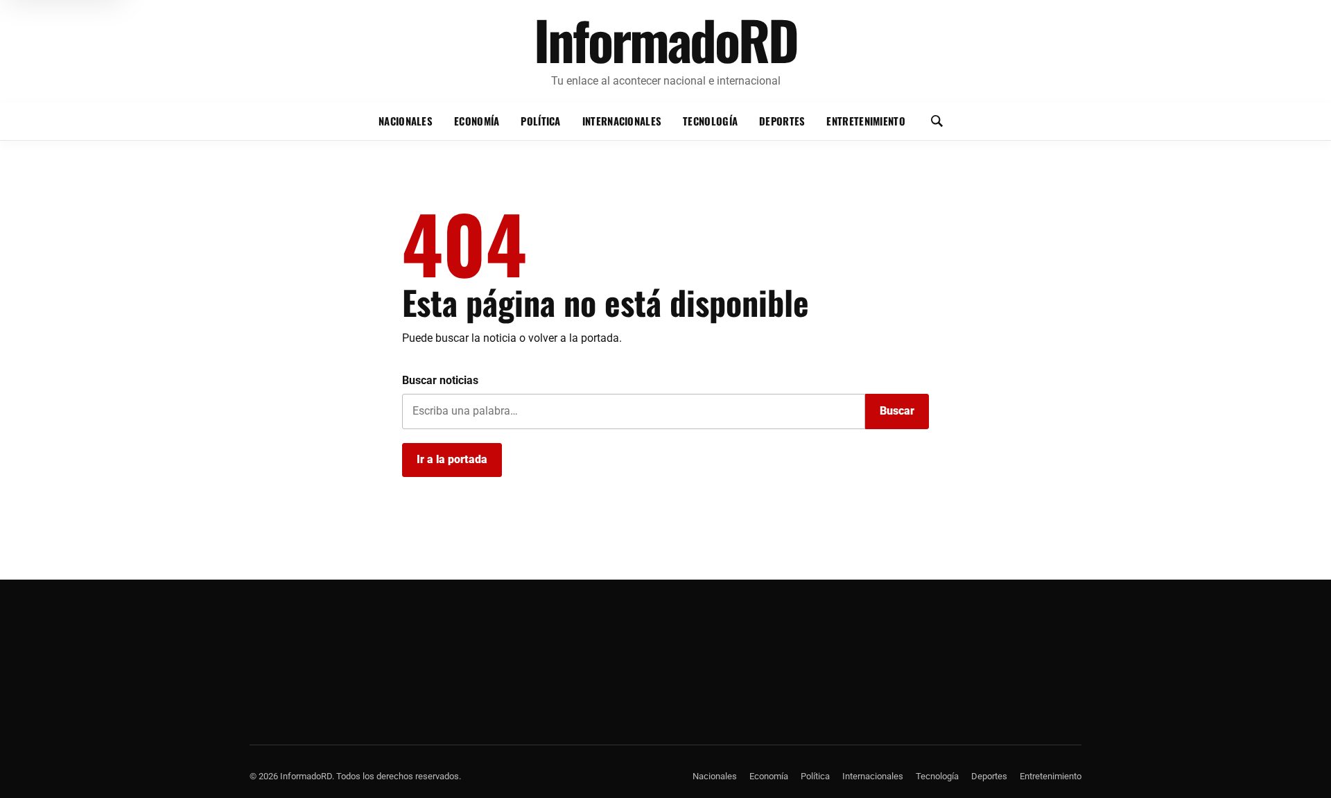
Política (540, 120)
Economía (476, 120)
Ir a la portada (452, 459)
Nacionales (406, 120)
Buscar (897, 410)
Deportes (782, 120)
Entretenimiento (865, 120)
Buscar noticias (440, 380)
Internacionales (621, 120)
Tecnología (710, 120)
